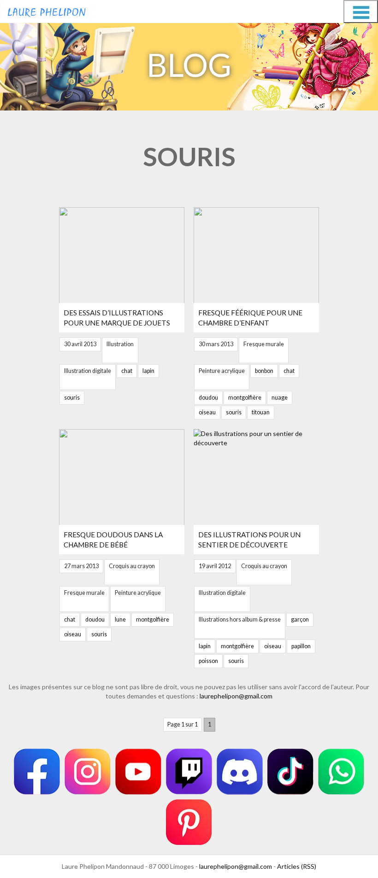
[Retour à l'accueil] (46, 10)
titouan (261, 412)
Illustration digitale (87, 370)
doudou (208, 397)
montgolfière (244, 397)
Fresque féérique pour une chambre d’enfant (250, 317)
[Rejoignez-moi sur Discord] (240, 772)
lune (120, 619)
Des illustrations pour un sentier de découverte (249, 539)
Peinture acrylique (222, 370)
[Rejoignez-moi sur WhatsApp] (341, 772)
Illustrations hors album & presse (240, 619)
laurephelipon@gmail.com (236, 696)
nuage (280, 397)
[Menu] (360, 11)
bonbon (264, 370)
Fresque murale (263, 344)
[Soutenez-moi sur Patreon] (189, 822)
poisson (208, 660)
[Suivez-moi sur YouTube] (138, 772)
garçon (300, 619)
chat (126, 370)
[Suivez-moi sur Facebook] (37, 772)
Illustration (120, 344)
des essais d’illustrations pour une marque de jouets (117, 317)
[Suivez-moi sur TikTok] (290, 772)
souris (72, 397)
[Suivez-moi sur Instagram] (88, 772)
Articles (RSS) (296, 866)
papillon (301, 646)
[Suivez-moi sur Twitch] (189, 772)
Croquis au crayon (132, 566)
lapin (148, 370)
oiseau (207, 412)
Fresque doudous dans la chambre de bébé (113, 539)
